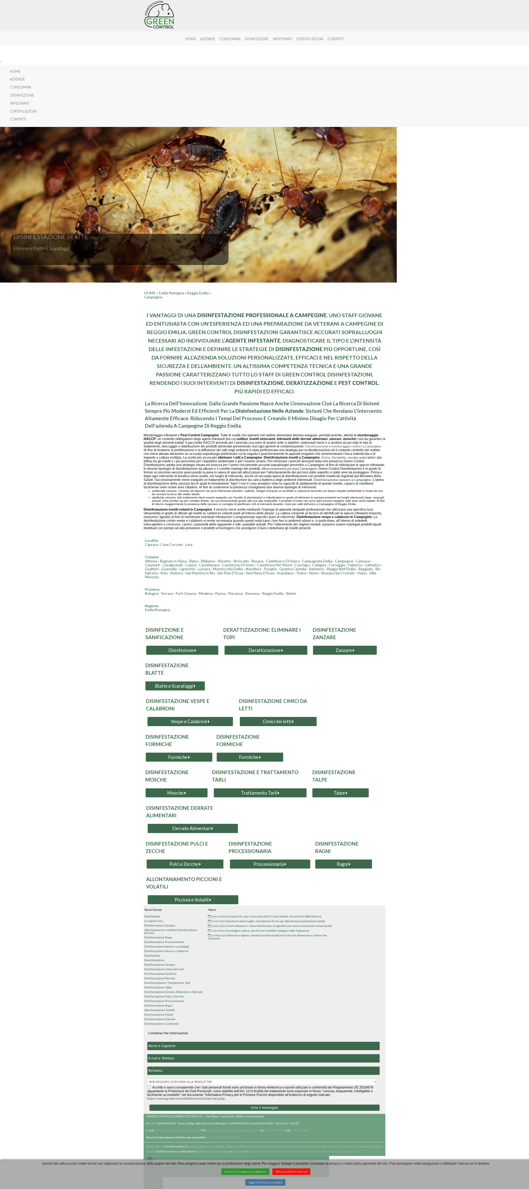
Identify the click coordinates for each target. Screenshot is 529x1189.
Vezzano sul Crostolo (338, 573)
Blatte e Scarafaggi (174, 686)
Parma (220, 593)
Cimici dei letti (277, 721)
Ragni (343, 864)
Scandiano (285, 573)
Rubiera (176, 573)
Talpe (340, 793)
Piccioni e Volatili (192, 900)
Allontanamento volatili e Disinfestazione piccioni (170, 931)
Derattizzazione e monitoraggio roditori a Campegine (343, 446)
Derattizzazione (265, 650)
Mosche (175, 793)
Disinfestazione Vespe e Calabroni (166, 951)
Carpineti (152, 565)
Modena (205, 593)
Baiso (193, 561)
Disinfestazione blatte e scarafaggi (166, 946)
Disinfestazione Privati (158, 1014)
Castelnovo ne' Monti (274, 565)
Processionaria (269, 864)
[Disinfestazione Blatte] (119, 260)
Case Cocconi (171, 544)
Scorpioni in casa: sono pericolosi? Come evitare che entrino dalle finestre (266, 916)
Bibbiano (208, 561)
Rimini (291, 593)
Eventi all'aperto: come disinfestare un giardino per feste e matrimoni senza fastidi (271, 926)
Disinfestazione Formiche (160, 973)
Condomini (230, 39)
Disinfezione (257, 39)
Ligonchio (187, 569)
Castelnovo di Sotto (238, 565)
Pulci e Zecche (184, 864)
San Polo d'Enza (230, 573)
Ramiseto (316, 569)
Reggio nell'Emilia (341, 569)
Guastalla (169, 569)
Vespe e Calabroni (189, 721)
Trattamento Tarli (259, 793)
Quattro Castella (292, 569)
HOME (150, 293)
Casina (191, 565)
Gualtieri (152, 569)
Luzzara (204, 569)
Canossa (363, 561)
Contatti (336, 39)
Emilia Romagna (171, 293)
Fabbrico (355, 565)
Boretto (224, 561)
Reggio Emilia (198, 293)
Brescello (241, 561)
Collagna (319, 565)
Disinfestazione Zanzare (159, 925)
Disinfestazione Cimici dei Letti (164, 969)
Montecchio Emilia (228, 569)
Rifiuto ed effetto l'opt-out (291, 1171)
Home (190, 39)
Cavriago (302, 565)
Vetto (313, 573)
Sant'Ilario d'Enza (260, 573)
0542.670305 (273, 1130)
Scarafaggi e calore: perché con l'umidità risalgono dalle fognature (260, 930)
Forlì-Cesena (186, 593)
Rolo (164, 573)
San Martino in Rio (200, 573)
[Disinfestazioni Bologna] (159, 14)
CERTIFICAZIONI (309, 39)
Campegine (153, 297)
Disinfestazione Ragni (158, 937)
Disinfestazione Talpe (158, 987)
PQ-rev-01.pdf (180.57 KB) (223, 1137)
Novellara (253, 569)
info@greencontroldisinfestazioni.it (177, 1130)
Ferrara (167, 593)
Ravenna (252, 593)
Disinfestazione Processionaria (164, 942)
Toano (301, 573)
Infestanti (282, 39)
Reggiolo (365, 569)
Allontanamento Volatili (159, 1010)
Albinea (151, 561)
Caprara (151, 544)
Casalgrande (173, 565)
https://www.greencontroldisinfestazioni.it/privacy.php (186, 1098)
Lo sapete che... (154, 920)
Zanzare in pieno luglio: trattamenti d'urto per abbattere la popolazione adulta (268, 921)
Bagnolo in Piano (173, 561)
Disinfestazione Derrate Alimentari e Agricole (173, 991)
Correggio (337, 565)
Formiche (178, 757)
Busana (257, 561)
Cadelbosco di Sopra (282, 561)
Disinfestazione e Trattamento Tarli (167, 982)
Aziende (207, 39)
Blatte (325, 457)
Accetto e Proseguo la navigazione (245, 1171)
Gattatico (372, 565)
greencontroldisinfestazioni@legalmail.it (232, 1130)
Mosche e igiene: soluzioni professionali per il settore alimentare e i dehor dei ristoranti (267, 937)
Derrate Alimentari (192, 828)
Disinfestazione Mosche (159, 978)
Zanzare (344, 650)
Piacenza (235, 593)
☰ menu (264, 53)
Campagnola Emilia (317, 561)
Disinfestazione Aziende (159, 1019)
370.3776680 (300, 1130)
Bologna (151, 593)
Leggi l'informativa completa (265, 1182)
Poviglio (270, 569)
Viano (362, 573)
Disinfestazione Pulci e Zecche (164, 996)
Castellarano (209, 565)
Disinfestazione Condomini (161, 1023)
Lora (188, 544)
